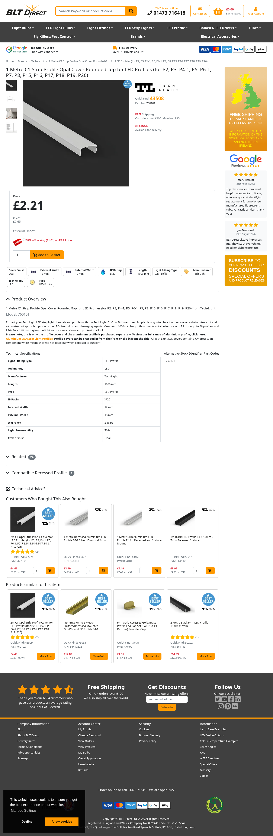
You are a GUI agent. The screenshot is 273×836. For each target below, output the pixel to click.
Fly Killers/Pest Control (53, 36)
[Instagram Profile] (221, 706)
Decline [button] (27, 821)
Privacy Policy (147, 741)
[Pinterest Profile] (227, 706)
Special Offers (208, 764)
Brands (137, 36)
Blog (20, 729)
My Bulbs (84, 752)
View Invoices (86, 747)
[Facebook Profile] (231, 699)
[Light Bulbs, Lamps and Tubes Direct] (26, 11)
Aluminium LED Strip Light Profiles (29, 339)
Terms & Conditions (29, 747)
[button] (215, 541)
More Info (45, 656)
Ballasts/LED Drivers (216, 28)
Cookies (144, 729)
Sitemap (22, 758)
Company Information (33, 724)
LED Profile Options (212, 735)
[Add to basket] (50, 570)
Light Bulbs (21, 28)
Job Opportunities (28, 752)
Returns (83, 770)
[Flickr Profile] (235, 706)
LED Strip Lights (138, 28)
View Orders (86, 741)
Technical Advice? (28, 489)
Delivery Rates (26, 741)
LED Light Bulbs (59, 28)
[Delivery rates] (246, 110)
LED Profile (176, 28)
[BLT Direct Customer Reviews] (45, 689)
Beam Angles (208, 747)
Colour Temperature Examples (219, 741)
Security (145, 724)
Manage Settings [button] (23, 810)
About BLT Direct (28, 735)
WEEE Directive (209, 758)
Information (208, 724)
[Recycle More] (214, 805)
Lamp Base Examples (213, 729)
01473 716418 (168, 13)
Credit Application (89, 758)
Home (10, 61)
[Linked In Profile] (238, 699)
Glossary (205, 770)
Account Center (89, 724)
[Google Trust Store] (16, 50)
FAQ (202, 752)
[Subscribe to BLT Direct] (246, 272)
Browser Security (149, 735)
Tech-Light (37, 61)
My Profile (84, 729)
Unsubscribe (86, 764)
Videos (204, 776)
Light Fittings (98, 28)
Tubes (253, 28)
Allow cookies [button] (62, 821)
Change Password (89, 735)
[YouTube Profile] (224, 699)
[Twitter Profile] (218, 699)
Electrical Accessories (219, 36)
